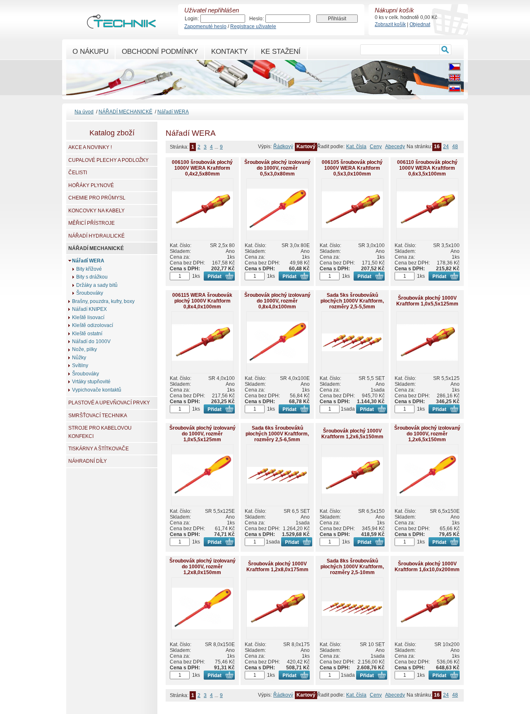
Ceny (376, 146)
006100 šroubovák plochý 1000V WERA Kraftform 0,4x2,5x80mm (202, 168)
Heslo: (256, 19)
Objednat (420, 24)
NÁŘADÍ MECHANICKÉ (125, 112)
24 (446, 146)
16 (437, 146)
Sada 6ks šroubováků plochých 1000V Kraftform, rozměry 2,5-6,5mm (277, 433)
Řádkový (283, 146)
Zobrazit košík (390, 24)
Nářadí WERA (173, 112)
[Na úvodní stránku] (121, 24)
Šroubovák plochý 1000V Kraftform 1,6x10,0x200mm (427, 566)
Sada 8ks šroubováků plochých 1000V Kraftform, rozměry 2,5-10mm (352, 566)
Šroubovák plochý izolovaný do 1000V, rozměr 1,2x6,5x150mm (427, 433)
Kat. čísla (356, 146)
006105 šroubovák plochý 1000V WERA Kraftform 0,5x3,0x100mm (352, 168)
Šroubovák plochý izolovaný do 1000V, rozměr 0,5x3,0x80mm (277, 168)
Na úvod (84, 112)
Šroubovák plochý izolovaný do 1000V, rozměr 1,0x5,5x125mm (202, 433)
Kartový (306, 146)
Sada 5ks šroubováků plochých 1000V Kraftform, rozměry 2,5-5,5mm (352, 301)
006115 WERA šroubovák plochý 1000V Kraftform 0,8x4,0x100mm (202, 301)
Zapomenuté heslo (205, 26)
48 (455, 146)
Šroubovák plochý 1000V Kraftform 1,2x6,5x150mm (352, 434)
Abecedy (395, 146)
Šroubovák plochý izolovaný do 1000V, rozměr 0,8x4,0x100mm (277, 301)
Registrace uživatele (253, 26)
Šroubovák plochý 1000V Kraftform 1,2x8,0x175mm (277, 566)
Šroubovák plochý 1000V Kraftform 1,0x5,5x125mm (427, 301)
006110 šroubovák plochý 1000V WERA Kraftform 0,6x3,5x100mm (427, 168)
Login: (192, 19)
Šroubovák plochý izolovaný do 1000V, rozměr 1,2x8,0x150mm (202, 566)
